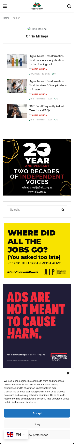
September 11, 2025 (41, 119)
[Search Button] (63, 209)
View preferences (37, 435)
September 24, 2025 (41, 98)
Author (16, 17)
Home (6, 17)
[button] (68, 373)
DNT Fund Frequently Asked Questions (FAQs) (46, 108)
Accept (37, 413)
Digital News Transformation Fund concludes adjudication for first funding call (46, 60)
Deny (37, 424)
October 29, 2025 (40, 73)
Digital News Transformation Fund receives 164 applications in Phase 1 (48, 85)
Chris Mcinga (39, 69)
